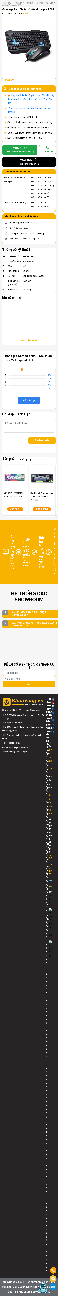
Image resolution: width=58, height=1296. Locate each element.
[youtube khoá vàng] (53, 703)
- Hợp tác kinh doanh (48, 866)
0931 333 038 (36, 189)
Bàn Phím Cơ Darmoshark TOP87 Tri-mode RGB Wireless (41, 496)
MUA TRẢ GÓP (29, 161)
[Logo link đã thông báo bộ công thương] (50, 880)
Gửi (29, 684)
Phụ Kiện (18, 3)
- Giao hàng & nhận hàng (46, 1026)
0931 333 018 (36, 197)
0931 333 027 (36, 178)
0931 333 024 (36, 206)
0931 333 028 (36, 186)
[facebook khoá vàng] (53, 699)
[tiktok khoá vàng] (53, 719)
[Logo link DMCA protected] (50, 886)
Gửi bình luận (42, 440)
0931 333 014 (36, 193)
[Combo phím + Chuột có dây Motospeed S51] (29, 45)
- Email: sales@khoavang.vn (14, 752)
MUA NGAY (20, 149)
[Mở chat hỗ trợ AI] (43, 1288)
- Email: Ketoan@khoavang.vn (15, 747)
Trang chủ (6, 3)
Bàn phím (30, 3)
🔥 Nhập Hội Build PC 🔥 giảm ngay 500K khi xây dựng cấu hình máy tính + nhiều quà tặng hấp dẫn (30, 99)
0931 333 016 (36, 203)
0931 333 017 (36, 182)
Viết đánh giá (29, 400)
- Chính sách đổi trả (46, 887)
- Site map (46, 1259)
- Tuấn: (50, 754)
